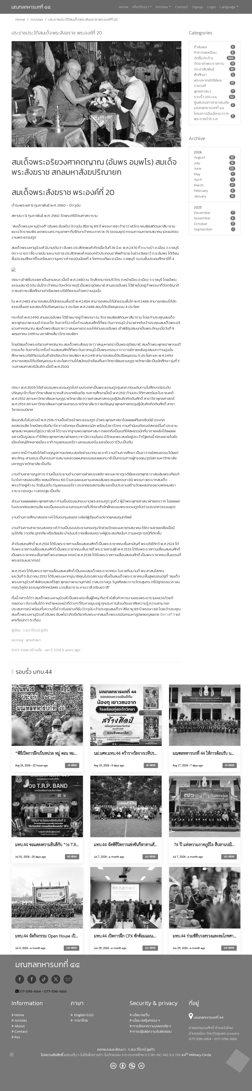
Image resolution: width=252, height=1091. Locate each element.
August (199, 157)
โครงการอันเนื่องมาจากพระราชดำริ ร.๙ (211, 116)
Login (211, 7)
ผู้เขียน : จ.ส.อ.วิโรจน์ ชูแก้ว (30, 630)
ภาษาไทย (80, 1020)
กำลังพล (200, 47)
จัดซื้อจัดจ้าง (203, 58)
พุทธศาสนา (202, 91)
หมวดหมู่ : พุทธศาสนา (26, 640)
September (203, 229)
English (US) (83, 1015)
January (200, 196)
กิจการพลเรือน (205, 52)
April (198, 179)
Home (123, 7)
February (201, 190)
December (202, 212)
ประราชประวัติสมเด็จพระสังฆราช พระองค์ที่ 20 (57, 32)
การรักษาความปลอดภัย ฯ (151, 1026)
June (197, 168)
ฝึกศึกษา (200, 74)
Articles (162, 7)
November (202, 218)
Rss (17, 1037)
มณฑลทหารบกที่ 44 (208, 1017)
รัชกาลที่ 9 (167, 614)
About (19, 1026)
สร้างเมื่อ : (46, 650)
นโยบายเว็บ (141, 1015)
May (197, 174)
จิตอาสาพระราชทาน (209, 63)
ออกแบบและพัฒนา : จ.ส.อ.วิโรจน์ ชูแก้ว (126, 1049)
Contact (181, 7)
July (197, 163)
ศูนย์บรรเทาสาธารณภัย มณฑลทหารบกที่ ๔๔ (211, 105)
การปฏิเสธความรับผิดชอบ (152, 1031)
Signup (197, 7)
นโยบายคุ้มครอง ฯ (146, 1020)
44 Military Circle (196, 1055)
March (199, 185)
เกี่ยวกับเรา (140, 7)
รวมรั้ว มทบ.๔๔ (205, 96)
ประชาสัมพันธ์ (204, 69)
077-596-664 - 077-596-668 (42, 991)
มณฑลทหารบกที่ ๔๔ (31, 7)
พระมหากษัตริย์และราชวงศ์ (208, 83)
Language (228, 7)
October (200, 223)
